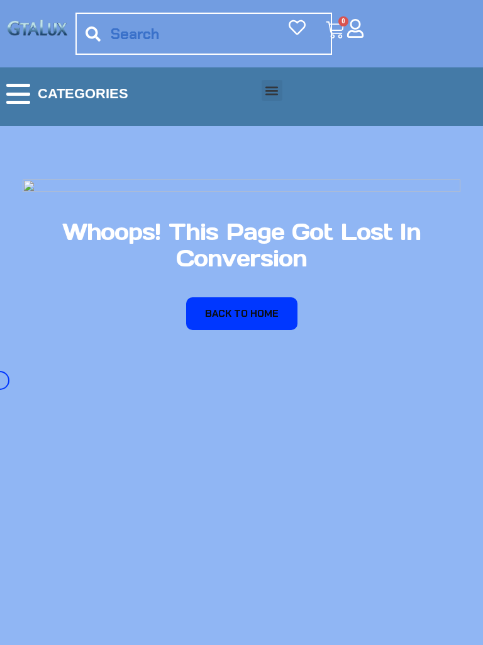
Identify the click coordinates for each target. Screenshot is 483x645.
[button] (272, 90)
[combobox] (203, 34)
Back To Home (242, 313)
